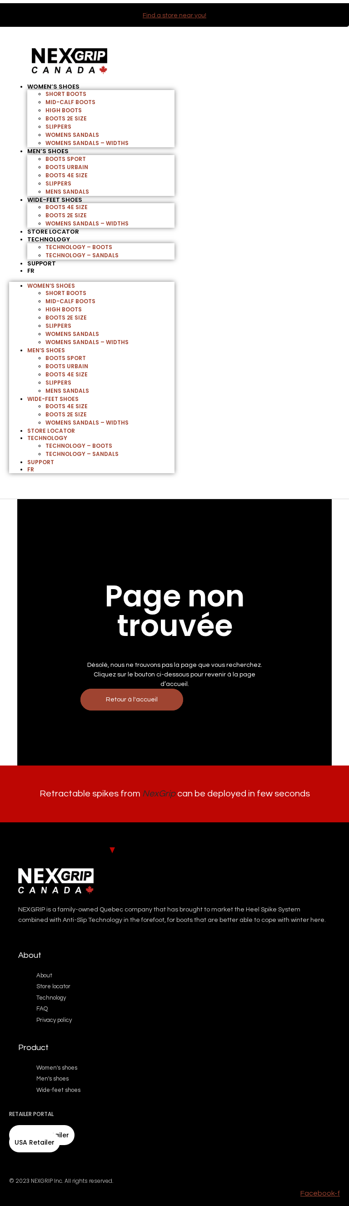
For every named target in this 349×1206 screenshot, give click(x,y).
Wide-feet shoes (54, 199)
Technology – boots (78, 247)
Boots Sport (65, 159)
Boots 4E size (66, 175)
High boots (63, 110)
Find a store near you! (174, 15)
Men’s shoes (48, 151)
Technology (48, 239)
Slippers (58, 126)
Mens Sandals (67, 191)
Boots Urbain (66, 167)
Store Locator (51, 431)
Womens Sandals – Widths (87, 143)
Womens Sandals (72, 135)
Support (41, 263)
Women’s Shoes (53, 86)
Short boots (65, 94)
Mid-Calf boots (70, 102)
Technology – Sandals (82, 255)
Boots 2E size (66, 118)
